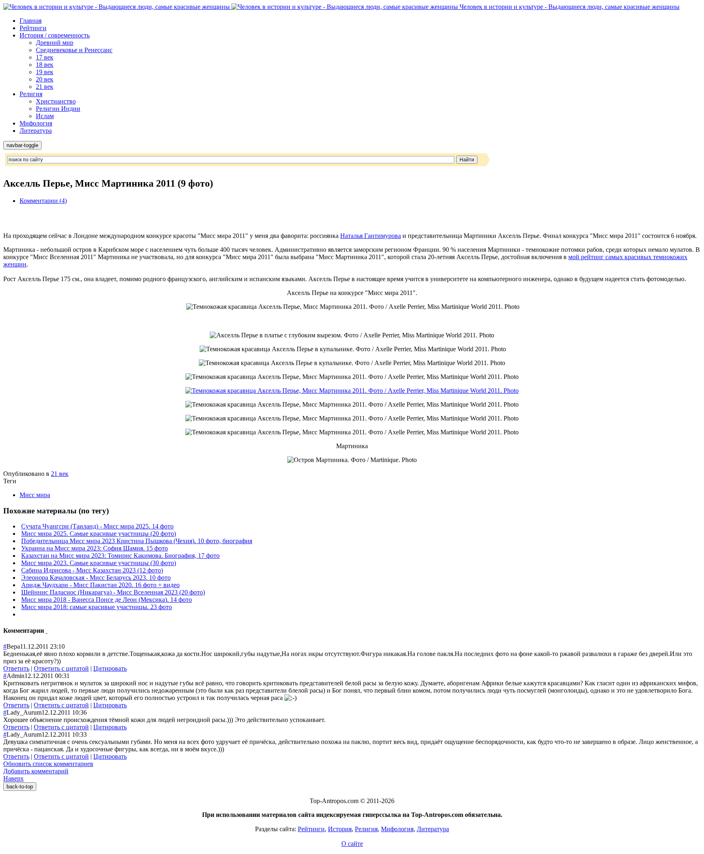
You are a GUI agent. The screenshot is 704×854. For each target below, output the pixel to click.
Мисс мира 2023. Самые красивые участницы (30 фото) (98, 562)
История (340, 828)
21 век (44, 86)
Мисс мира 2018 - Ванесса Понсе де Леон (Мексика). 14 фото (106, 599)
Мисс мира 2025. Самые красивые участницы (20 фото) (98, 533)
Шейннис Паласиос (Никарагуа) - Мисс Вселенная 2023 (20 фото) (113, 592)
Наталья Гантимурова (370, 235)
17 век (44, 57)
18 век (44, 64)
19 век (44, 71)
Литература (36, 130)
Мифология (36, 123)
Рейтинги (33, 27)
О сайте (352, 843)
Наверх (13, 778)
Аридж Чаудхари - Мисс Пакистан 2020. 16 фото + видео (100, 584)
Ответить (16, 668)
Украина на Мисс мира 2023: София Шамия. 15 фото (94, 548)
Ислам (45, 115)
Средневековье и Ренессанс (74, 49)
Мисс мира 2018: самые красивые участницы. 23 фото (96, 606)
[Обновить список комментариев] (46, 630)
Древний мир (54, 42)
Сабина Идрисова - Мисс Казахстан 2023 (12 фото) (92, 570)
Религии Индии (58, 108)
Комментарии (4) (43, 200)
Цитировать (110, 668)
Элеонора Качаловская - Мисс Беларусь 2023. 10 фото (96, 577)
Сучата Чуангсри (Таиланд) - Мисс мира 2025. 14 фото (97, 526)
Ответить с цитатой (61, 668)
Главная (31, 20)
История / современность (55, 35)
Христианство (56, 101)
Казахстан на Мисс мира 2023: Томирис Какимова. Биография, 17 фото (120, 555)
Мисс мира (35, 494)
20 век (44, 79)
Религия (31, 93)
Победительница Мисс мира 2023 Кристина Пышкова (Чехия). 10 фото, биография (136, 540)
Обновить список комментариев (48, 763)
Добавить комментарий (35, 771)
